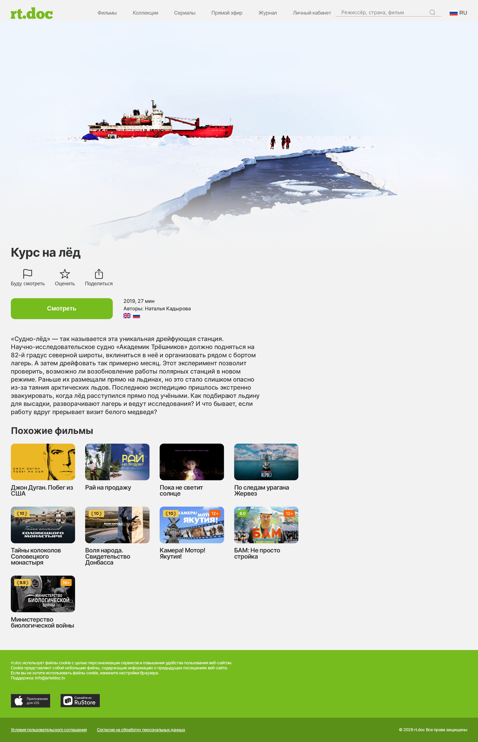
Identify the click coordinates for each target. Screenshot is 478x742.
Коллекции (145, 13)
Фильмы (107, 13)
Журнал (267, 13)
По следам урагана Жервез (261, 490)
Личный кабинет (312, 13)
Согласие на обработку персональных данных (141, 730)
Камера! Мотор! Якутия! (182, 553)
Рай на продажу (108, 487)
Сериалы (184, 13)
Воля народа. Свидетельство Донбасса (107, 556)
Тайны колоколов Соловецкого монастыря (36, 556)
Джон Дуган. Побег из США (42, 490)
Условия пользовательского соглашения (49, 730)
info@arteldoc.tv (50, 677)
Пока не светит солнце (181, 490)
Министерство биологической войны (42, 622)
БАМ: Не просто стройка (257, 553)
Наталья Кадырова (168, 308)
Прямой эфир (226, 13)
